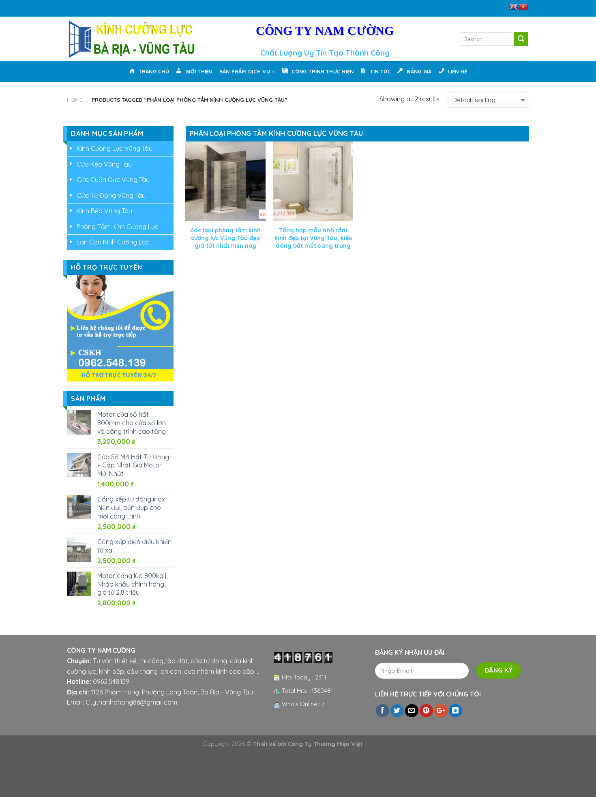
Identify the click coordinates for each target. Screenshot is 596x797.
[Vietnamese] (523, 7)
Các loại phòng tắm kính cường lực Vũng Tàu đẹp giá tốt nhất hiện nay (225, 238)
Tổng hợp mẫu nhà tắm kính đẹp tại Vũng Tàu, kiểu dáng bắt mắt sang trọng (313, 238)
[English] (513, 7)
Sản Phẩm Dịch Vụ (244, 71)
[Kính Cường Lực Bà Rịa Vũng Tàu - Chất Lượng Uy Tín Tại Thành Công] (131, 39)
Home (74, 99)
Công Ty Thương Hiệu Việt (325, 744)
